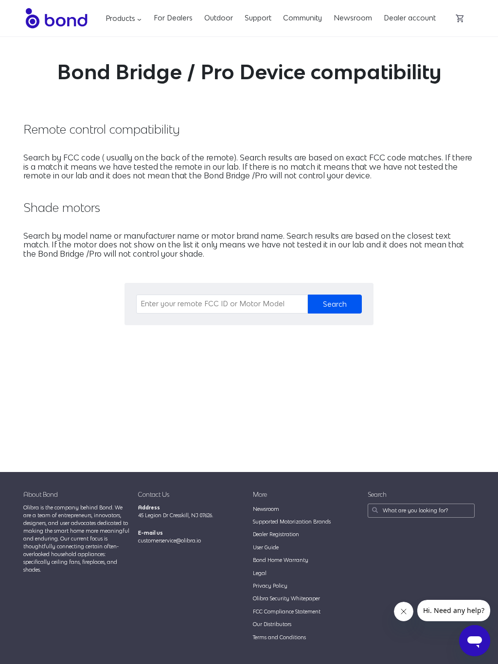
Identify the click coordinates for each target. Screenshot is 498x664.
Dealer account (410, 18)
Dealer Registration (276, 534)
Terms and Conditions (279, 637)
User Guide (266, 547)
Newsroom (353, 18)
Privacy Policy (270, 586)
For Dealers (173, 18)
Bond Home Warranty (280, 560)
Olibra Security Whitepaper (286, 598)
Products (125, 18)
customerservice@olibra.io (169, 540)
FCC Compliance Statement (286, 611)
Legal (260, 573)
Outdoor (218, 18)
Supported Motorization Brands (292, 521)
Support (258, 18)
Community (302, 18)
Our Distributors (272, 624)
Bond (56, 18)
